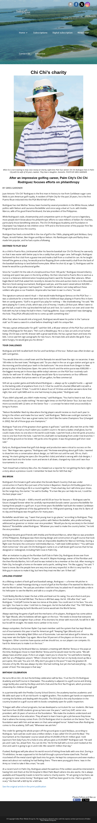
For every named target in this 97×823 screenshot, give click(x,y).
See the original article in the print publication (24, 786)
